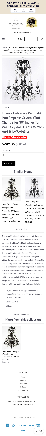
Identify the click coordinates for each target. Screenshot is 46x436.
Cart (21, 39)
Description (22, 229)
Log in (39, 39)
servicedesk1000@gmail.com (23, 404)
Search (23, 377)
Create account (42, 39)
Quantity (6, 150)
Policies (23, 387)
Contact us (23, 384)
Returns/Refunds (23, 390)
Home (4, 48)
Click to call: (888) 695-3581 (23, 33)
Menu (3, 39)
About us (23, 380)
